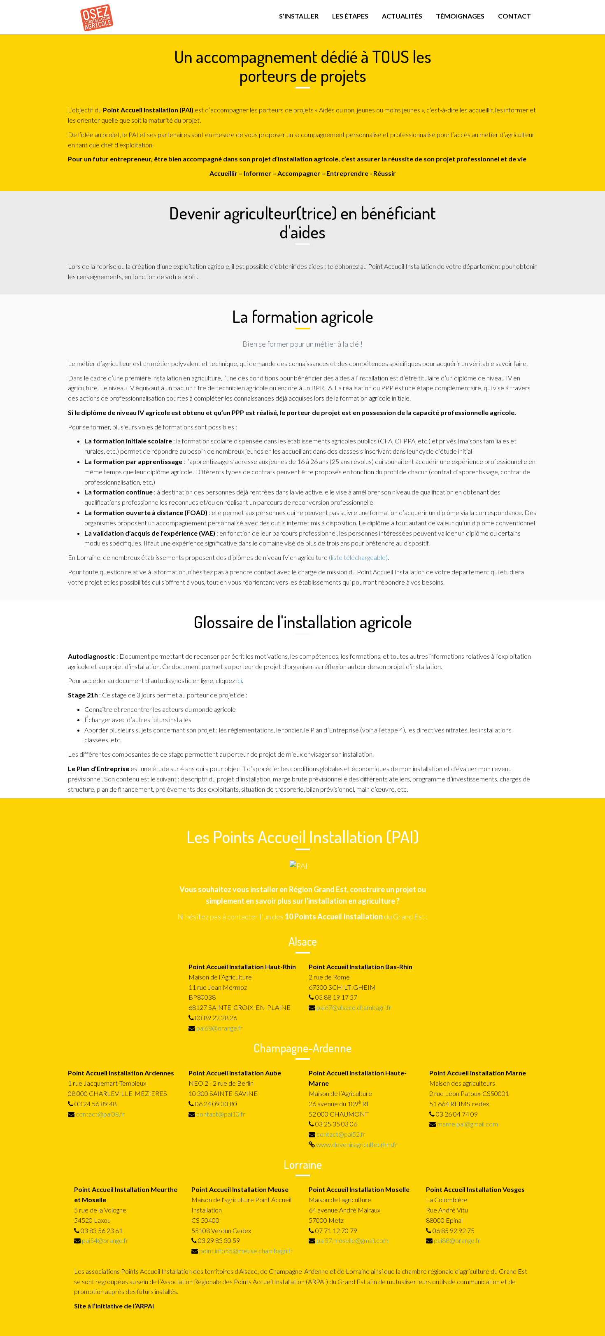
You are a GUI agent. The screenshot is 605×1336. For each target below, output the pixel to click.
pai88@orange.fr (457, 1240)
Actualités (402, 16)
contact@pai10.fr (220, 1114)
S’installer (299, 16)
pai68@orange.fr (219, 1028)
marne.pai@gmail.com (467, 1124)
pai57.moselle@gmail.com (352, 1240)
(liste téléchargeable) (358, 557)
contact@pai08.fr (100, 1114)
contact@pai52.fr (340, 1134)
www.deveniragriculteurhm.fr (357, 1144)
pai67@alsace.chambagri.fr (353, 1007)
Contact (514, 16)
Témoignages (460, 16)
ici (239, 680)
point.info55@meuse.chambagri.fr (246, 1250)
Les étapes (350, 16)
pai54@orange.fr (105, 1240)
